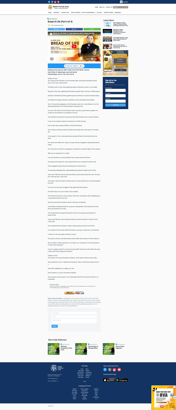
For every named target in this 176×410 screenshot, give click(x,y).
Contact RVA (81, 372)
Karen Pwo (84, 394)
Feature (87, 370)
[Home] (58, 7)
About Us (102, 7)
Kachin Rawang (84, 392)
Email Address (108, 88)
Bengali (74, 389)
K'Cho (74, 398)
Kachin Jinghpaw (85, 389)
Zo (96, 398)
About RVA (81, 370)
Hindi (74, 395)
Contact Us (109, 7)
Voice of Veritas (75, 12)
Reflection (88, 375)
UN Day (87, 377)
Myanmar (96, 389)
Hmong (74, 397)
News (50, 12)
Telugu (96, 394)
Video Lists (81, 375)
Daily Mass (81, 377)
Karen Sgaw (84, 395)
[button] (56, 29)
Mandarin (84, 398)
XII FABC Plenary (108, 12)
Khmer (84, 397)
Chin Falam (74, 390)
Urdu (96, 395)
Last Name (107, 98)
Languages (117, 12)
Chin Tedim (74, 394)
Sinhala (96, 390)
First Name (107, 93)
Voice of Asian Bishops (88, 12)
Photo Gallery (80, 374)
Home (96, 7)
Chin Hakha (74, 392)
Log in (84, 381)
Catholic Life (65, 12)
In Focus (99, 12)
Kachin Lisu (84, 390)
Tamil (96, 392)
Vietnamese (96, 397)
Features (56, 12)
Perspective (89, 372)
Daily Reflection (53, 19)
